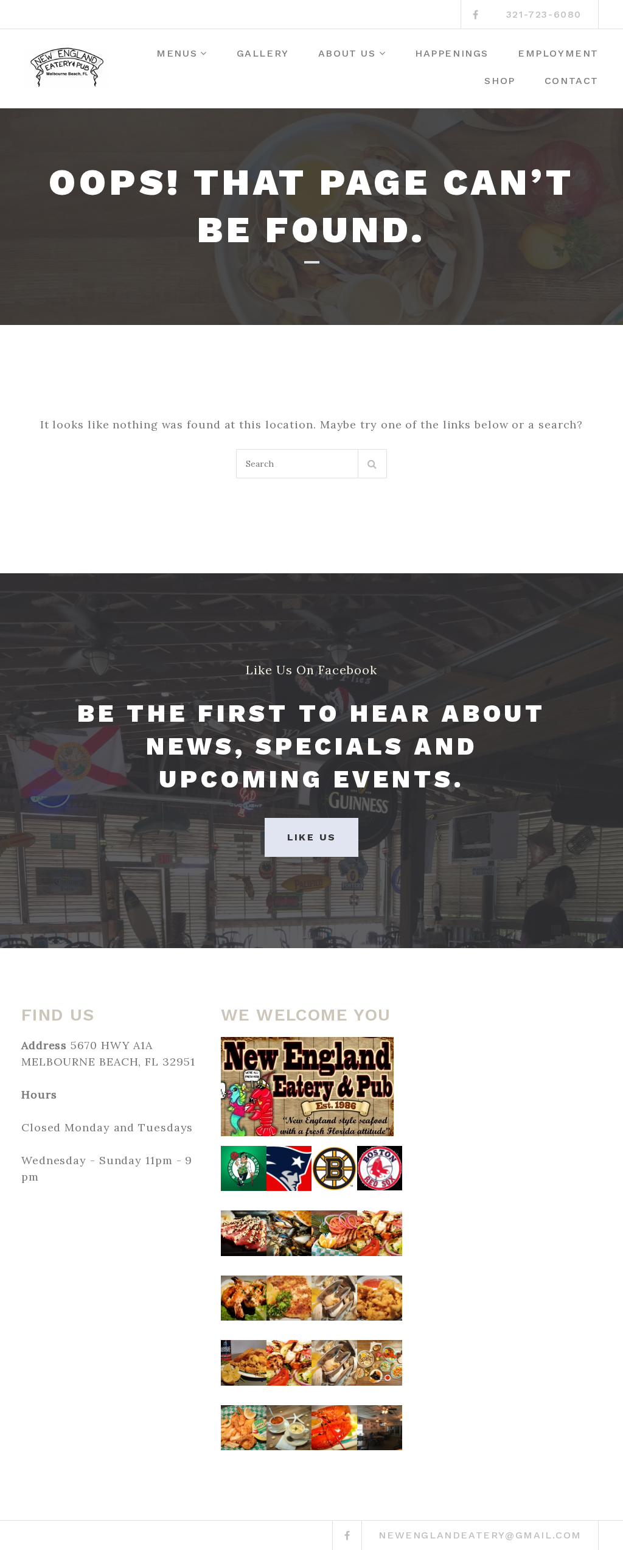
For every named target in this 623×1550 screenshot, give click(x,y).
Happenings (452, 53)
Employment (558, 53)
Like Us (311, 837)
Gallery (263, 53)
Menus (176, 53)
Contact (572, 80)
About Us (347, 53)
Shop (499, 80)
